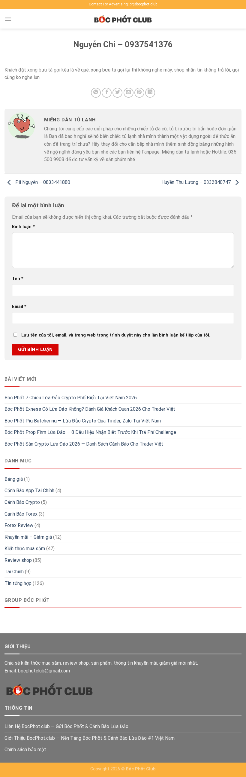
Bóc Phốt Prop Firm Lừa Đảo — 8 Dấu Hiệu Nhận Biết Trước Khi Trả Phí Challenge (90, 432)
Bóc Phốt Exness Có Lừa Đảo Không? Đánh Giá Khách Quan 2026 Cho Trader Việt (89, 409)
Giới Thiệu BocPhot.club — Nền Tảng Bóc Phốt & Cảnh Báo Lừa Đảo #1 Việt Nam (89, 738)
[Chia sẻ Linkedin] (150, 93)
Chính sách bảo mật (25, 749)
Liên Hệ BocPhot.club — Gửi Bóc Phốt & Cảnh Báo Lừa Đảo (66, 726)
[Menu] (8, 18)
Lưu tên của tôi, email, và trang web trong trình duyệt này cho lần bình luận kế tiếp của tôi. (115, 335)
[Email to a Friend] (129, 93)
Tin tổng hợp (18, 583)
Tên (17, 278)
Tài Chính (14, 571)
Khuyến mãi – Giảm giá (28, 537)
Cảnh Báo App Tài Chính (29, 490)
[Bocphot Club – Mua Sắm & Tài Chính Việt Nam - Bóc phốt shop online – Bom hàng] (123, 19)
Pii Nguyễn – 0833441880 (42, 182)
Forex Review (18, 525)
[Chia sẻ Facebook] (107, 93)
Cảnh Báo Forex (21, 514)
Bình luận (23, 226)
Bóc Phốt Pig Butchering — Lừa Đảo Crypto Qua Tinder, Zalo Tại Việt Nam (82, 421)
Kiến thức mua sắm (24, 548)
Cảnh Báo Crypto (22, 502)
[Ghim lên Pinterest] (139, 93)
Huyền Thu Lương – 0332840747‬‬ (196, 182)
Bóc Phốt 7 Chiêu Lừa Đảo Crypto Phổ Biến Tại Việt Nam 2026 (70, 398)
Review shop (18, 560)
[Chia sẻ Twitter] (117, 93)
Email (19, 306)
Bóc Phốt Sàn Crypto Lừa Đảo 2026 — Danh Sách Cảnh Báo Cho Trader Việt (83, 444)
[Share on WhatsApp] (96, 93)
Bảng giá (13, 479)
